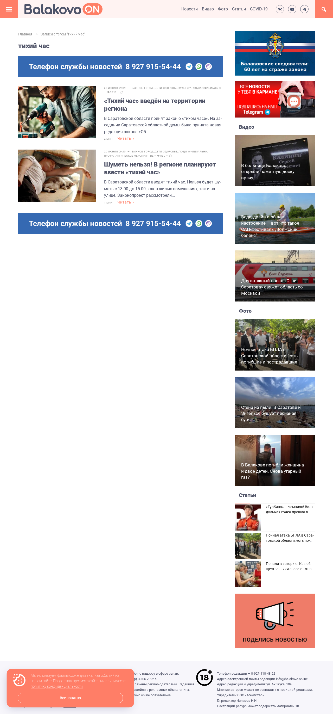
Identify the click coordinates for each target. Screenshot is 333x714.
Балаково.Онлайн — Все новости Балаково (63, 9)
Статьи (239, 9)
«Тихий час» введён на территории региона (154, 104)
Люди (197, 88)
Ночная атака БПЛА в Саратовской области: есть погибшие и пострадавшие (269, 356)
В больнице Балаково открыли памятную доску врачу (267, 172)
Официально (211, 88)
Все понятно (70, 698)
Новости (189, 9)
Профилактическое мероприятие (128, 155)
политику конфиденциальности (57, 687)
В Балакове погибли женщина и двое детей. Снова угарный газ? (272, 471)
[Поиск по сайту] (324, 9)
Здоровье (170, 88)
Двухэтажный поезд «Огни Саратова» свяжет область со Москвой (272, 287)
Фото (223, 9)
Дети (158, 88)
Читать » (126, 138)
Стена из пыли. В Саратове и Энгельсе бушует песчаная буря (271, 413)
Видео (208, 9)
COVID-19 (259, 9)
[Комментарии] (122, 92)
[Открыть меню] (9, 9)
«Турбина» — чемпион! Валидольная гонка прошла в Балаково (290, 512)
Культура (184, 88)
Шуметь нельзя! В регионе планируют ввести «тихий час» (160, 168)
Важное (137, 88)
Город (148, 88)
